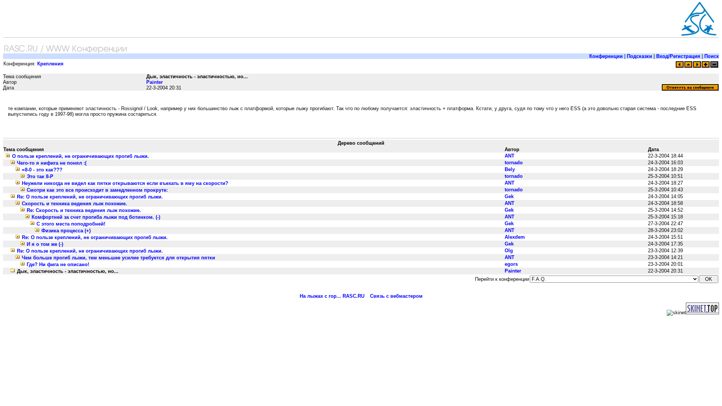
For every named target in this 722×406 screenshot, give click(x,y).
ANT (509, 156)
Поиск (711, 56)
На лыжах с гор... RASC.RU (332, 296)
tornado (514, 162)
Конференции (606, 56)
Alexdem (515, 237)
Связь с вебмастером (396, 296)
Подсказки (639, 56)
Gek (509, 196)
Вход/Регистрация (678, 56)
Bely (510, 169)
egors (511, 264)
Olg (509, 250)
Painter (154, 82)
